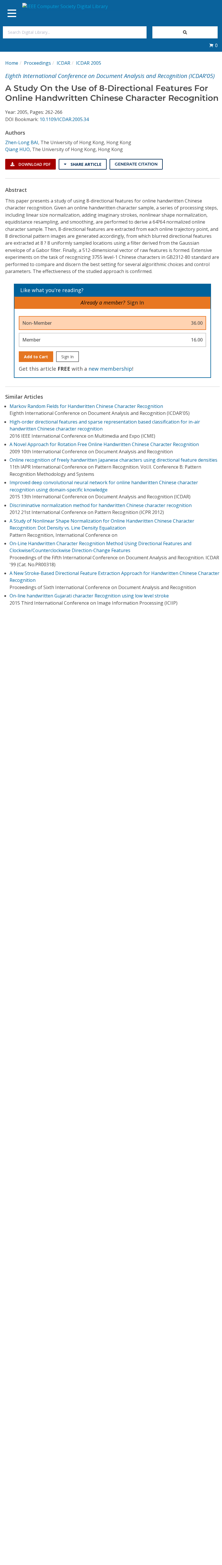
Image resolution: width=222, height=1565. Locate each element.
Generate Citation (136, 164)
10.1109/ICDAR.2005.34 (64, 119)
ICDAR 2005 (88, 63)
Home (11, 63)
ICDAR (63, 63)
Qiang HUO (17, 149)
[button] (213, 45)
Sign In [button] (135, 302)
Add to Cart (36, 356)
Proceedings (37, 63)
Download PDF (34, 164)
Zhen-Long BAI (21, 142)
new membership (110, 368)
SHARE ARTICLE (85, 164)
